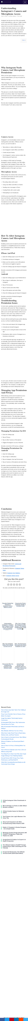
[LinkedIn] (16, 1019)
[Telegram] (25, 1019)
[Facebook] (2, 1019)
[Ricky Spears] (5, 2)
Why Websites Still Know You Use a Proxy (12, 730)
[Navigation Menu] (25, 2)
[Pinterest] (11, 1019)
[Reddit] (21, 1019)
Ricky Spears (13, 16)
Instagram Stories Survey (12, 575)
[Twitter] (7, 1019)
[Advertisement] (14, 60)
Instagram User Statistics (13, 573)
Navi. (24, 40)
